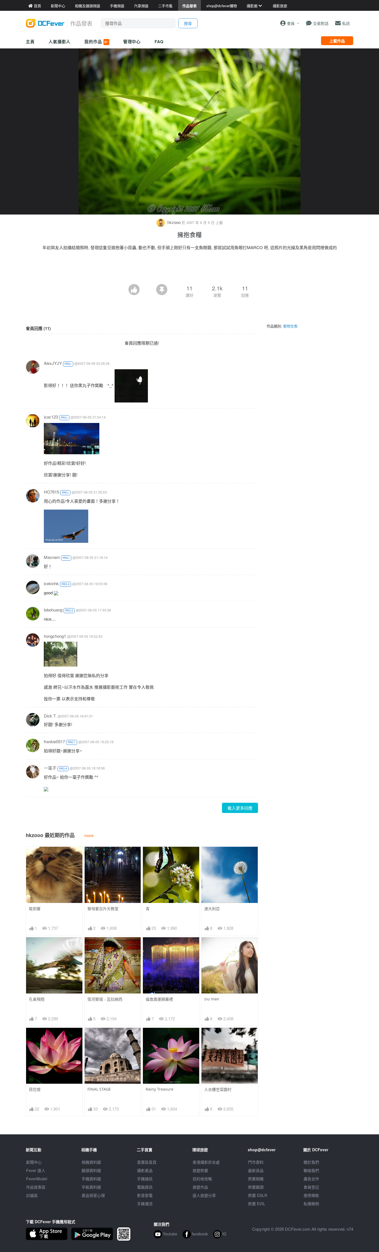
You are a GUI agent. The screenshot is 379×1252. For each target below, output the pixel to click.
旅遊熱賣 (200, 1170)
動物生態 (290, 326)
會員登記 (311, 1187)
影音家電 (145, 1195)
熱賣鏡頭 (256, 1187)
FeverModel (36, 1178)
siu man (211, 998)
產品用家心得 (93, 1195)
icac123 (51, 417)
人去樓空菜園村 (217, 1089)
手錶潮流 (145, 1203)
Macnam (52, 557)
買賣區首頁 (146, 1162)
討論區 (32, 1195)
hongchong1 (55, 636)
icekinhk (51, 583)
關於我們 (311, 1162)
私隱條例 (311, 1203)
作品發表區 (36, 1187)
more (89, 835)
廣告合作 (311, 1178)
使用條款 (311, 1195)
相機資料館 (91, 1162)
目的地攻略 (202, 1178)
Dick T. (50, 716)
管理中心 (132, 41)
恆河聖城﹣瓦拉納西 (104, 999)
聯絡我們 (311, 1170)
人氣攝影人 (60, 41)
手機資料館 (91, 1178)
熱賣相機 (256, 1178)
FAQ (159, 41)
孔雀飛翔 (36, 999)
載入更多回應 (240, 808)
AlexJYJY (53, 363)
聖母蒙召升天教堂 (102, 908)
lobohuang (53, 610)
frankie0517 (54, 741)
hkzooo (174, 222)
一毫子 (50, 768)
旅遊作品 (200, 1187)
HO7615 (51, 492)
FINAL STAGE (99, 1089)
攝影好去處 (206, 1162)
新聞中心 (34, 1162)
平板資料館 (91, 1187)
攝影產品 (145, 1170)
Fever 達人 (35, 1170)
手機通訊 (145, 1178)
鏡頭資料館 (91, 1170)
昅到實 (35, 908)
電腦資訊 (145, 1187)
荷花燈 (35, 1089)
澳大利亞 (212, 908)
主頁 (30, 41)
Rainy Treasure (159, 1089)
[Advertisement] (189, 268)
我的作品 (96, 41)
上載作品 (337, 40)
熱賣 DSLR (257, 1195)
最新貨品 (256, 1170)
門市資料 (256, 1162)
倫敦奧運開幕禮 (159, 999)
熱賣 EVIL (256, 1203)
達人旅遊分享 (204, 1195)
